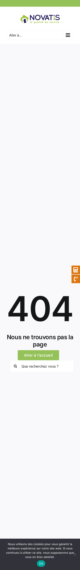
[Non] (75, 554)
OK (41, 563)
